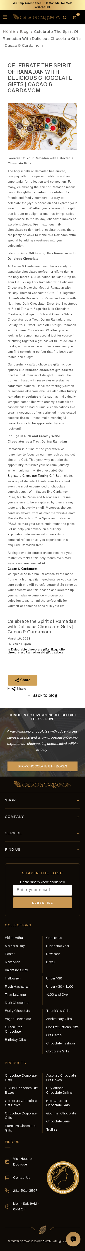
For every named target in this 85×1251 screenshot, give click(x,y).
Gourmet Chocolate (61, 1113)
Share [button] (21, 688)
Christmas (54, 938)
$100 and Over (57, 994)
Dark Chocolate (16, 1003)
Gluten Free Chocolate (13, 1029)
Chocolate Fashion (60, 1043)
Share (24, 680)
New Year (53, 954)
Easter (10, 954)
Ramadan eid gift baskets (44, 652)
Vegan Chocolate (18, 1019)
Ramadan (12, 962)
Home (9, 31)
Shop (10, 800)
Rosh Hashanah (17, 986)
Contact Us (21, 1177)
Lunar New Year (57, 946)
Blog (24, 31)
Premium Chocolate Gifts (20, 1128)
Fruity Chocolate (17, 1011)
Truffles (51, 1129)
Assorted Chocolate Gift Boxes (61, 1078)
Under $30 (54, 978)
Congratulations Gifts (62, 1027)
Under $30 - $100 (60, 986)
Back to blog (44, 695)
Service (13, 833)
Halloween (13, 978)
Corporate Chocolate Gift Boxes (20, 1103)
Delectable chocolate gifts (30, 649)
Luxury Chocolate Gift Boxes (21, 1090)
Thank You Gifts (58, 1011)
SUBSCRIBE (42, 902)
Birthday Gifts (15, 1039)
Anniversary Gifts (59, 1019)
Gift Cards (54, 1035)
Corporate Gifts (57, 1051)
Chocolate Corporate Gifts (20, 1078)
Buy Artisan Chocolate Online (59, 1090)
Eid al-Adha (14, 938)
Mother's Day (15, 946)
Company (14, 816)
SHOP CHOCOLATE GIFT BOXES (42, 766)
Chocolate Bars (58, 1121)
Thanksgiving (15, 994)
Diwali (51, 962)
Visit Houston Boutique (23, 1161)
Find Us (12, 849)
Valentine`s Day (16, 970)
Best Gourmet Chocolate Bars (58, 1103)
